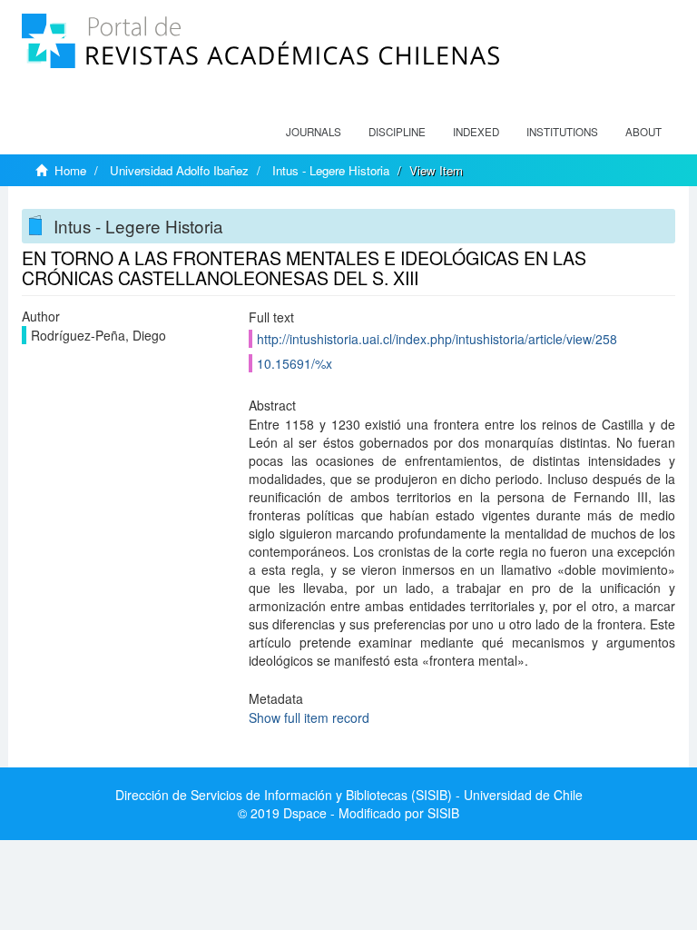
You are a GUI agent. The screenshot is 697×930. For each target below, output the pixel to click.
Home (70, 170)
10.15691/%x (294, 363)
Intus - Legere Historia (330, 170)
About (643, 131)
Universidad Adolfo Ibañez (179, 170)
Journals (313, 131)
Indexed (476, 131)
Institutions (562, 131)
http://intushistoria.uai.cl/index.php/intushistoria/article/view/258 (437, 339)
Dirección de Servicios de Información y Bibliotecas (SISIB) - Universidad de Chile (349, 795)
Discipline (397, 131)
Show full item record (309, 717)
